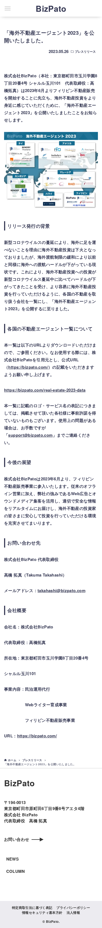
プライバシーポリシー (73, 907)
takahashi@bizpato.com (61, 590)
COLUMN (15, 871)
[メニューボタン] (7, 8)
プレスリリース (85, 51)
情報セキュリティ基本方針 (42, 912)
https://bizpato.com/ (28, 367)
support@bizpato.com (30, 435)
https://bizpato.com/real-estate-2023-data (44, 390)
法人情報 (73, 912)
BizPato (51, 8)
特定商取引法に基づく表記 (32, 907)
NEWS (12, 859)
